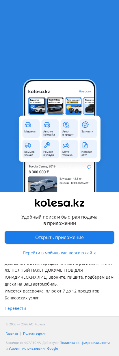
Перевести (15, 308)
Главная (12, 333)
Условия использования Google (33, 348)
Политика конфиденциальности (85, 342)
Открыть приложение (59, 237)
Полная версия (34, 333)
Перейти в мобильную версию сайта (59, 253)
